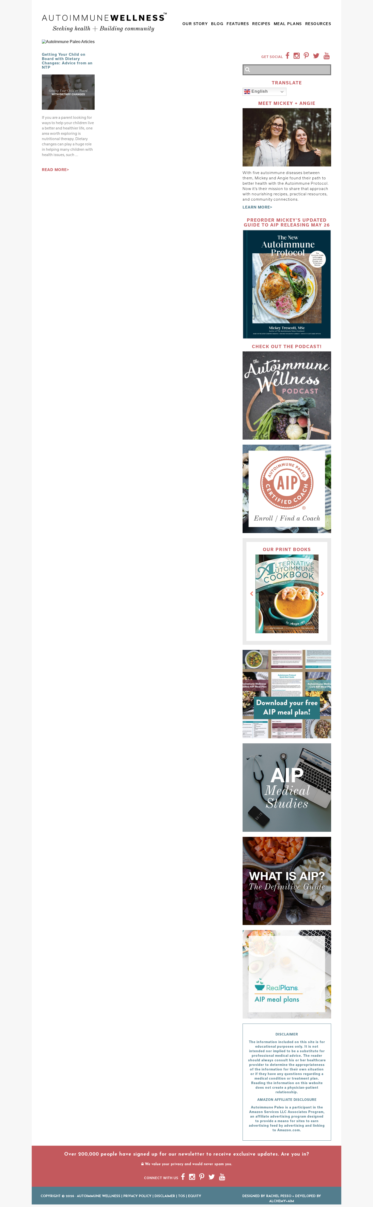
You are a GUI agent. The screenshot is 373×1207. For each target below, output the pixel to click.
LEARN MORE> (258, 207)
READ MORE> (55, 169)
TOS (181, 1196)
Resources (318, 24)
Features (238, 24)
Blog (217, 24)
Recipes (261, 24)
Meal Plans (288, 24)
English (259, 91)
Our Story (195, 24)
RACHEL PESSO (278, 1196)
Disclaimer (165, 1196)
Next (322, 593)
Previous (251, 593)
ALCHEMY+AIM (281, 1201)
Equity (194, 1196)
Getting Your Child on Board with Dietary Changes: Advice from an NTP (67, 60)
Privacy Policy (137, 1196)
